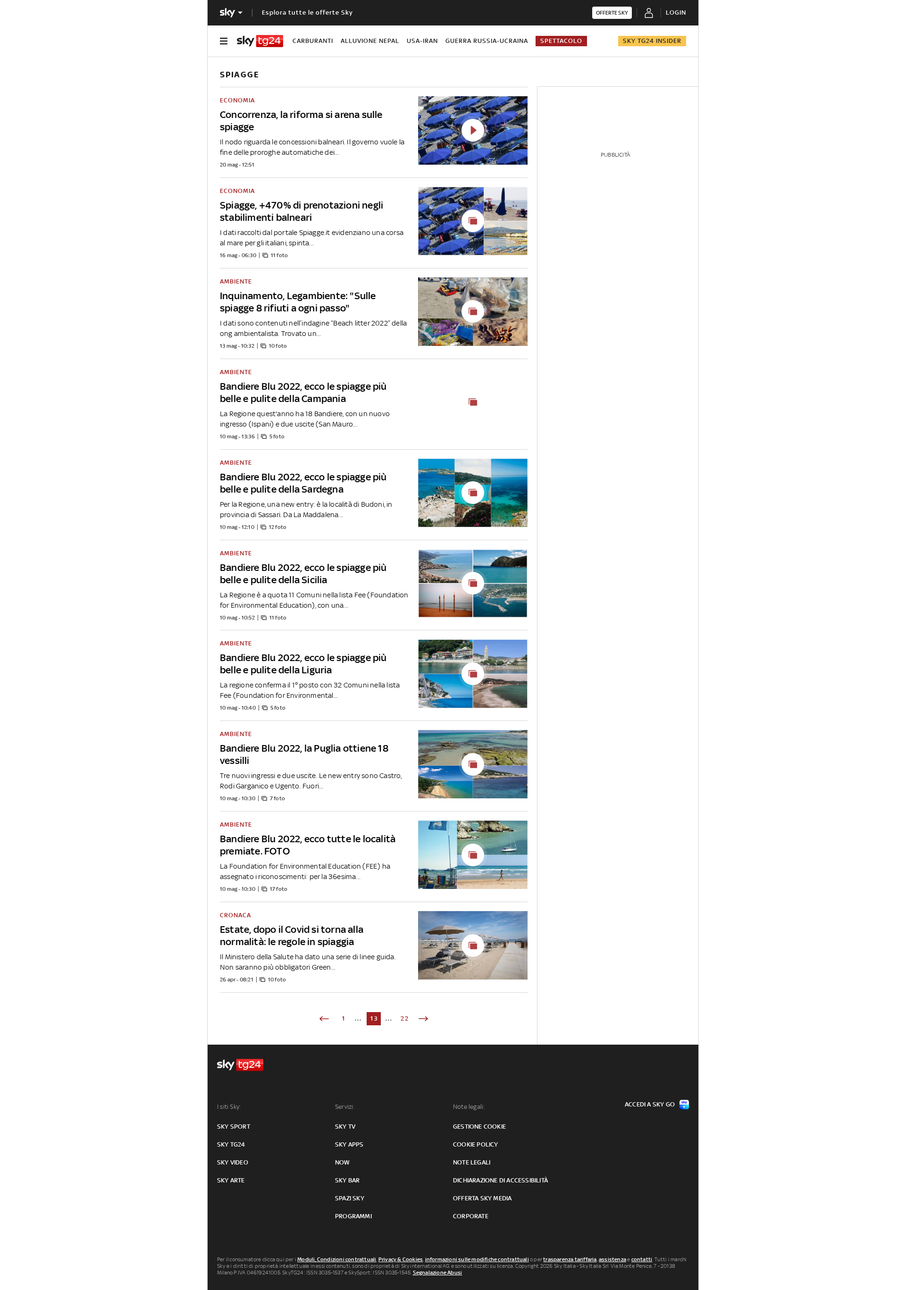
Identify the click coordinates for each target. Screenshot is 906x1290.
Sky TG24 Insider (652, 40)
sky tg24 (231, 1144)
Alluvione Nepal (370, 40)
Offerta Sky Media (482, 1198)
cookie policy (475, 1144)
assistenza (612, 1259)
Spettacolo (561, 40)
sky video (232, 1162)
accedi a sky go (650, 1104)
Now (342, 1162)
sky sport (233, 1126)
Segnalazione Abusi (437, 1272)
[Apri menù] (223, 41)
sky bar (347, 1180)
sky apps (349, 1144)
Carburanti (313, 40)
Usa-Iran (422, 40)
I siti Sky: (229, 1106)
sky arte (231, 1180)
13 (374, 1018)
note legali (471, 1162)
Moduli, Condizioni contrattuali (336, 1259)
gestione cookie (479, 1126)
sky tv (345, 1126)
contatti (642, 1259)
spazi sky (349, 1198)
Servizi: (345, 1106)
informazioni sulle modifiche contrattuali (477, 1259)
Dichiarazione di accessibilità (500, 1180)
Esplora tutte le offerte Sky (307, 12)
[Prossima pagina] (423, 1019)
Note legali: (469, 1106)
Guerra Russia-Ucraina (486, 40)
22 (405, 1018)
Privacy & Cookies (400, 1259)
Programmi (353, 1216)
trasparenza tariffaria (569, 1259)
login (676, 12)
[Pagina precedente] (324, 1019)
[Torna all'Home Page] (260, 41)
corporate (470, 1216)
